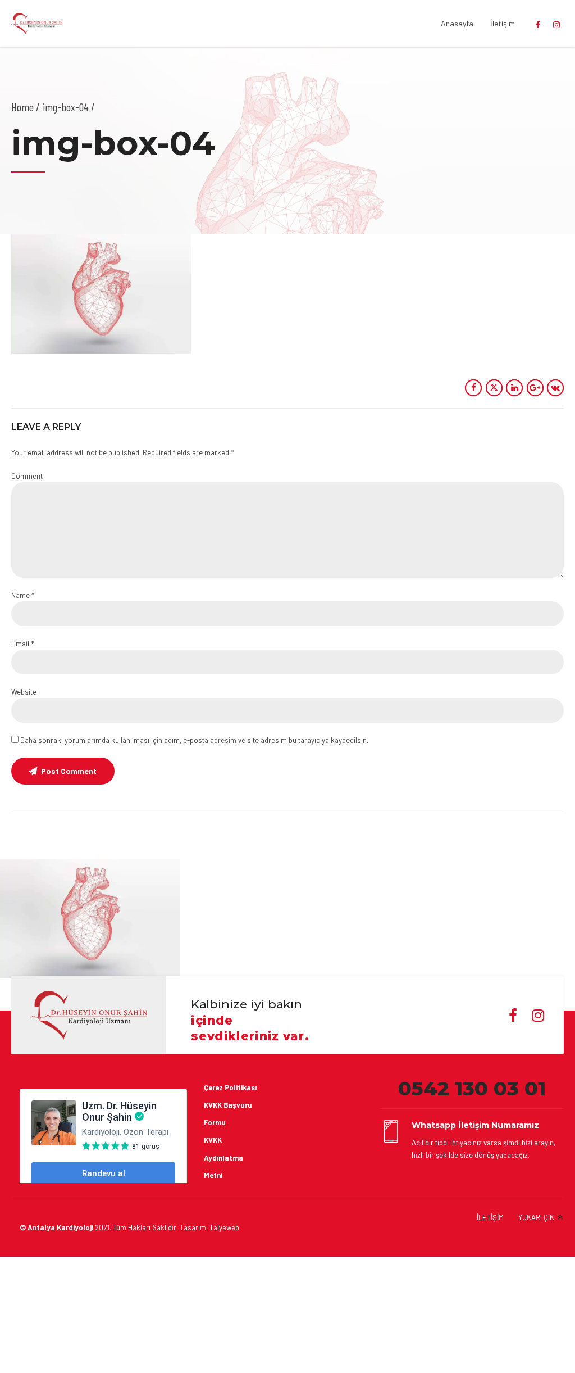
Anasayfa (457, 23)
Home (22, 107)
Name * (22, 595)
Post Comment (69, 771)
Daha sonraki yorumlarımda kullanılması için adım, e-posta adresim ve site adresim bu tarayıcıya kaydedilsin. (194, 740)
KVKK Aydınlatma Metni (223, 1157)
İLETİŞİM (490, 1217)
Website (23, 691)
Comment (27, 476)
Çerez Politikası (230, 1087)
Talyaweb (224, 1227)
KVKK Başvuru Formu (228, 1113)
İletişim (502, 23)
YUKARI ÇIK (536, 1217)
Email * (22, 643)
